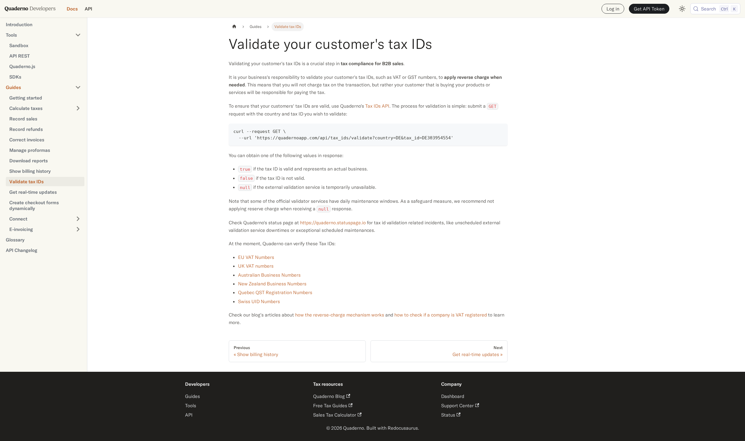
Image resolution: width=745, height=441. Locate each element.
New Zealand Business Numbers (272, 284)
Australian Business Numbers (269, 275)
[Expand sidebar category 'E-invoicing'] (78, 229)
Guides (192, 396)
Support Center (457, 405)
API (88, 9)
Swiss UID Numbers (259, 301)
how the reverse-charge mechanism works (339, 315)
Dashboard (452, 396)
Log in (612, 9)
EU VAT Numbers (256, 257)
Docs (72, 9)
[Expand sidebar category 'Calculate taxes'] (78, 108)
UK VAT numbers (256, 266)
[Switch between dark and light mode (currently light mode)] (682, 8)
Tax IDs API (377, 106)
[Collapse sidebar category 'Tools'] (78, 35)
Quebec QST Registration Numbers (275, 292)
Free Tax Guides (330, 405)
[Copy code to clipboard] (500, 131)
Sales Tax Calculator (334, 415)
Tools (190, 405)
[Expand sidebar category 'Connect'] (78, 218)
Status (448, 415)
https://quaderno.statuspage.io (333, 222)
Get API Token (649, 9)
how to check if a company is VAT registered (440, 315)
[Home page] (234, 26)
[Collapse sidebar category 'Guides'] (78, 87)
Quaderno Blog (329, 396)
